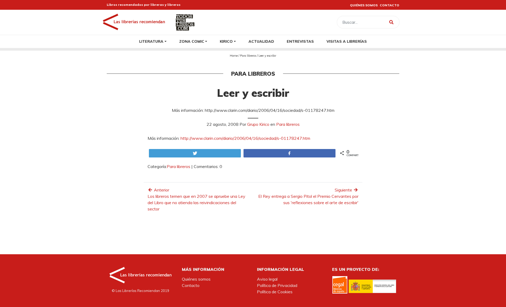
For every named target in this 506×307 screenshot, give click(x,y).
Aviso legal (267, 279)
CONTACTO (389, 5)
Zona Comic (191, 41)
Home (234, 55)
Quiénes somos (196, 279)
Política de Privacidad (277, 285)
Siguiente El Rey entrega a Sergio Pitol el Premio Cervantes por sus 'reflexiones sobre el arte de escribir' (308, 196)
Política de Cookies (275, 291)
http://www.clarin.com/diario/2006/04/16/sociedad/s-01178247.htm (245, 138)
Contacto (191, 285)
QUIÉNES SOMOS (364, 5)
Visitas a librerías (347, 41)
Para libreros (248, 55)
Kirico (226, 41)
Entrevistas (300, 41)
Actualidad (261, 41)
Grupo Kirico (258, 124)
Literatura (151, 41)
